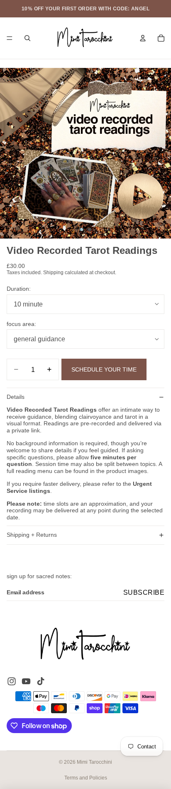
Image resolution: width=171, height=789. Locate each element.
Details (15, 396)
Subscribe (143, 592)
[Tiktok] (41, 681)
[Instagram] (12, 681)
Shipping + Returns (32, 534)
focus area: (21, 324)
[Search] (27, 38)
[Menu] (9, 38)
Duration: (19, 288)
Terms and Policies (85, 778)
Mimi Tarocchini (94, 762)
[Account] (143, 38)
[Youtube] (26, 681)
